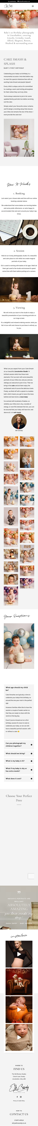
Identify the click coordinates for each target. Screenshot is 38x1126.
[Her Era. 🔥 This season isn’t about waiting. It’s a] (19, 954)
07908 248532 (19, 1120)
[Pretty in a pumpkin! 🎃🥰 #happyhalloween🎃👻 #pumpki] (19, 1009)
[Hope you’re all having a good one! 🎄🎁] (19, 981)
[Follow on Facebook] (17, 1097)
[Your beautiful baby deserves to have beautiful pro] (19, 1037)
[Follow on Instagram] (20, 1097)
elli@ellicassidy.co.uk (19, 1123)
